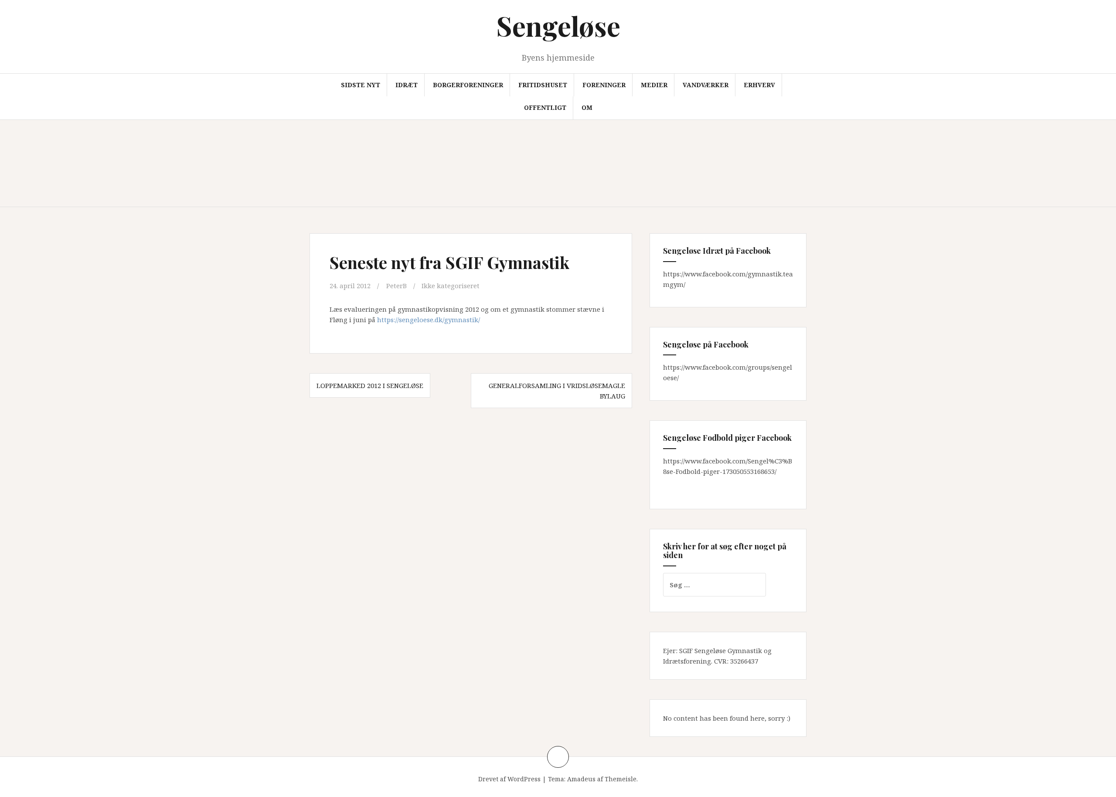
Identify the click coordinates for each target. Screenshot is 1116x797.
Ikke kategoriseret (451, 285)
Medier (654, 85)
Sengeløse (558, 25)
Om (587, 107)
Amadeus (581, 779)
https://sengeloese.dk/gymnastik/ (428, 319)
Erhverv (759, 85)
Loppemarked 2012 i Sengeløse (369, 385)
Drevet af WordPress (509, 779)
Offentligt (545, 107)
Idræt (406, 85)
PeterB (396, 285)
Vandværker (705, 85)
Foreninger (604, 85)
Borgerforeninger (468, 85)
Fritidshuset (542, 85)
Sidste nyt (360, 85)
